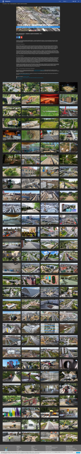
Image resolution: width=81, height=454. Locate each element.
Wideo (9, 3)
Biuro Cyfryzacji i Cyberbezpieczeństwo (52, 447)
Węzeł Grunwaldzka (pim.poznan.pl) (24, 74)
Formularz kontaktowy (49, 450)
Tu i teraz (18, 448)
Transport (32, 448)
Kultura (18, 449)
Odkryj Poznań (19, 447)
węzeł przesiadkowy (40, 77)
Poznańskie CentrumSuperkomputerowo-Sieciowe (70, 448)
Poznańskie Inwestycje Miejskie (23, 77)
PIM (17, 77)
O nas (60, 1)
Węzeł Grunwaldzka (34, 77)
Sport (32, 447)
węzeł (29, 77)
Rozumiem (78, 452)
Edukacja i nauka (19, 450)
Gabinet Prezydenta (49, 449)
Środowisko (33, 446)
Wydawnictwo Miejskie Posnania (51, 448)
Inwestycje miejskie (26, 76)
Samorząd (32, 450)
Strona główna (5, 3)
